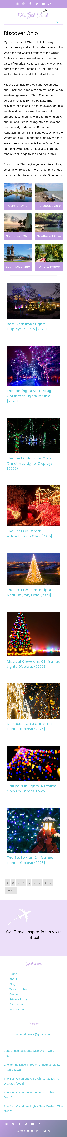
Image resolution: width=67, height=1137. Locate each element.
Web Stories (17, 1009)
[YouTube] (43, 4)
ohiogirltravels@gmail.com (33, 1034)
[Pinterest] (24, 4)
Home (13, 974)
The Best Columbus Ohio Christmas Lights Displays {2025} (30, 463)
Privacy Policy (18, 999)
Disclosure (16, 1004)
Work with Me (18, 989)
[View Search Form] (57, 22)
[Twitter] (37, 4)
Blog (12, 984)
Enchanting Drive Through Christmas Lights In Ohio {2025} (30, 396)
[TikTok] (49, 4)
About (13, 979)
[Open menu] (33, 22)
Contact (14, 994)
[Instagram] (17, 4)
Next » (11, 890)
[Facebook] (30, 4)
